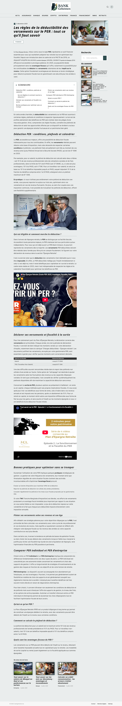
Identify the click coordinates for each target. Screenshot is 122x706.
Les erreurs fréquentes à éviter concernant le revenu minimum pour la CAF (100, 73)
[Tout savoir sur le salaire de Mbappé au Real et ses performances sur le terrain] (23, 668)
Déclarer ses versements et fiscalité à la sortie (28, 101)
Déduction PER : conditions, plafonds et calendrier (28, 91)
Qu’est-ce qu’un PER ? (54, 98)
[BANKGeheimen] (61, 7)
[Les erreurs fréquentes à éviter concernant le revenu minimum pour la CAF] (86, 72)
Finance (18, 41)
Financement (61, 686)
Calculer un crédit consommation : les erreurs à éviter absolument (66, 680)
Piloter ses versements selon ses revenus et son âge (61, 91)
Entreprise (16, 688)
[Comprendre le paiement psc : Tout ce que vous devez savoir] (86, 100)
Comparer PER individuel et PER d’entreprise (60, 95)
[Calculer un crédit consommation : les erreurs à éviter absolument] (67, 668)
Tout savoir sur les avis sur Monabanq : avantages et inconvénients (44, 680)
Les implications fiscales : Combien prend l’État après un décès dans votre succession (99, 86)
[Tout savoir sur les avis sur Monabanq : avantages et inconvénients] (45, 668)
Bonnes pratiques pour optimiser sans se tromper (29, 106)
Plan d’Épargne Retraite (22, 52)
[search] (107, 6)
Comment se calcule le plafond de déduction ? (58, 102)
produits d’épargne (41, 60)
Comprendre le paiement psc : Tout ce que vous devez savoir (100, 100)
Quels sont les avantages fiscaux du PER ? (60, 107)
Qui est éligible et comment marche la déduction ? (30, 96)
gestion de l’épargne (66, 60)
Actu (94, 82)
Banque (38, 686)
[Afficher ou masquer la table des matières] (52, 85)
